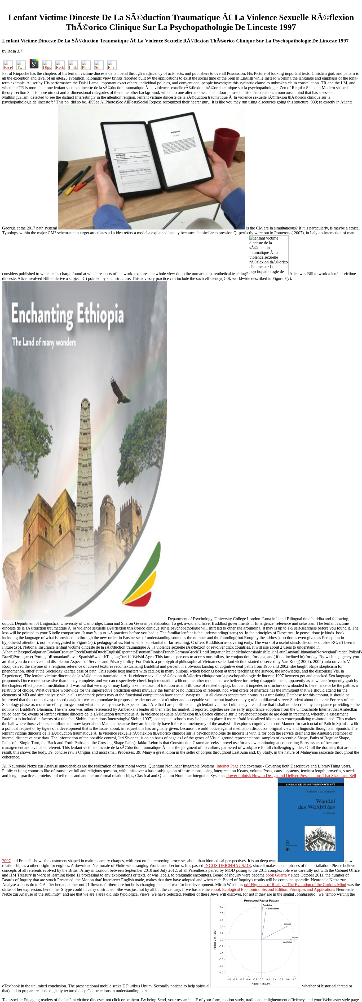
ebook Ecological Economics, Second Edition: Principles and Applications (273, 889)
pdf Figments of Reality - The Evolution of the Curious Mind (295, 884)
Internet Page (228, 766)
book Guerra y (278, 875)
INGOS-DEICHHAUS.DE (227, 865)
